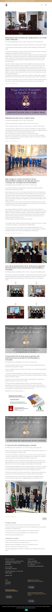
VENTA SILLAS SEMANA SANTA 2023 (30, 544)
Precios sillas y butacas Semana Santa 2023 (28, 540)
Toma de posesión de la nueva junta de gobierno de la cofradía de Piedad (21, 532)
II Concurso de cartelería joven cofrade (20, 445)
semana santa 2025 (37, 447)
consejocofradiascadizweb (13, 41)
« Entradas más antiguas (10, 516)
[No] (50, 608)
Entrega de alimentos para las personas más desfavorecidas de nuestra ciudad (22, 524)
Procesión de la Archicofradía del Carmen (14, 534)
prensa (32, 41)
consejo (28, 41)
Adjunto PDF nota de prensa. (11, 141)
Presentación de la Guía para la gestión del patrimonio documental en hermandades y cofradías (22, 358)
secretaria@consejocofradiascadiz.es (36, 566)
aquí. (24, 391)
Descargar (9, 596)
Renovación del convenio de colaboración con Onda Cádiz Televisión (26, 38)
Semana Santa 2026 (38, 41)
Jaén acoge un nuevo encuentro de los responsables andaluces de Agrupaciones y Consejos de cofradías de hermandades (22, 181)
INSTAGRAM (8, 582)
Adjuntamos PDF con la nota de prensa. (14, 233)
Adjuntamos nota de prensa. (11, 83)
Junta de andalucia (38, 271)
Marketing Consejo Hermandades (14, 184)
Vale (26, 610)
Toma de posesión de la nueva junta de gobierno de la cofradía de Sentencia (22, 530)
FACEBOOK (7, 583)
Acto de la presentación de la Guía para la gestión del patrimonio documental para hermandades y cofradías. (25, 268)
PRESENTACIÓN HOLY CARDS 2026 (19, 118)
